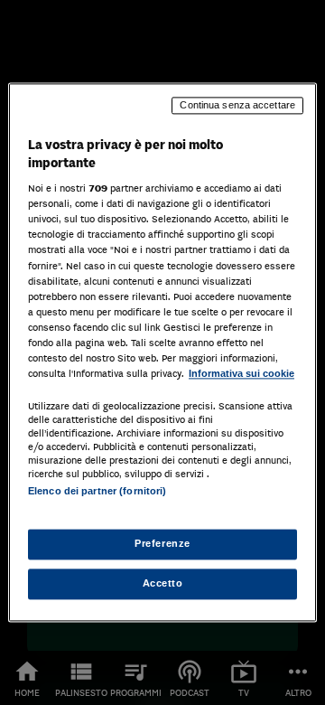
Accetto (163, 583)
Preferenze (162, 544)
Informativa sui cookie (241, 373)
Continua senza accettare (237, 104)
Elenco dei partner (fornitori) (97, 490)
